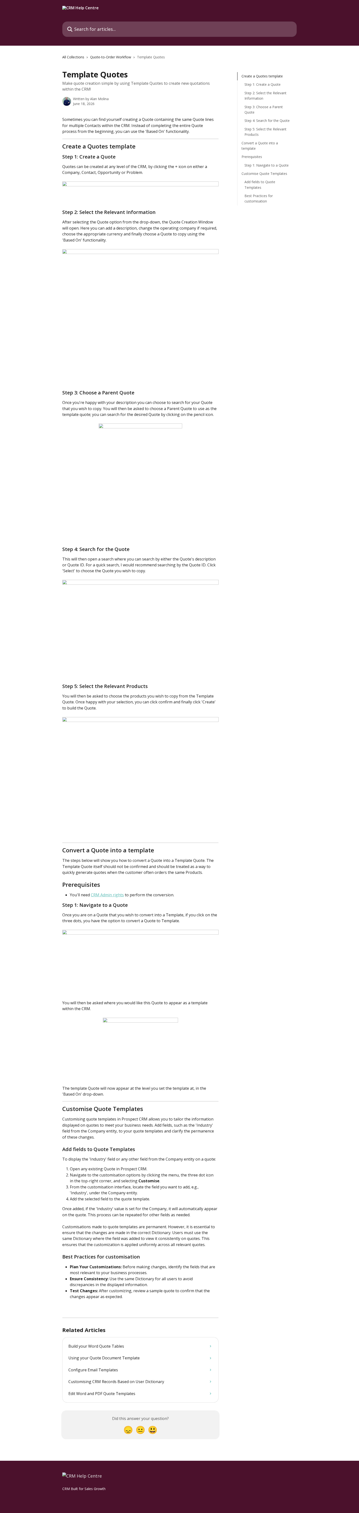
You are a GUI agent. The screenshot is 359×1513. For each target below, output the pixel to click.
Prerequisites (252, 156)
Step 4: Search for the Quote (267, 120)
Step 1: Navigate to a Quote (266, 165)
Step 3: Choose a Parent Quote (263, 109)
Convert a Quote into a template (260, 145)
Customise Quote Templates (264, 173)
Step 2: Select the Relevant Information (265, 96)
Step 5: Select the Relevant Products (265, 132)
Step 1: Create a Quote (262, 84)
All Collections (73, 57)
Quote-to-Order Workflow (110, 57)
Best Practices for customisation (258, 198)
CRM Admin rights (107, 895)
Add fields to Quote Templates (259, 185)
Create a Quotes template (262, 76)
